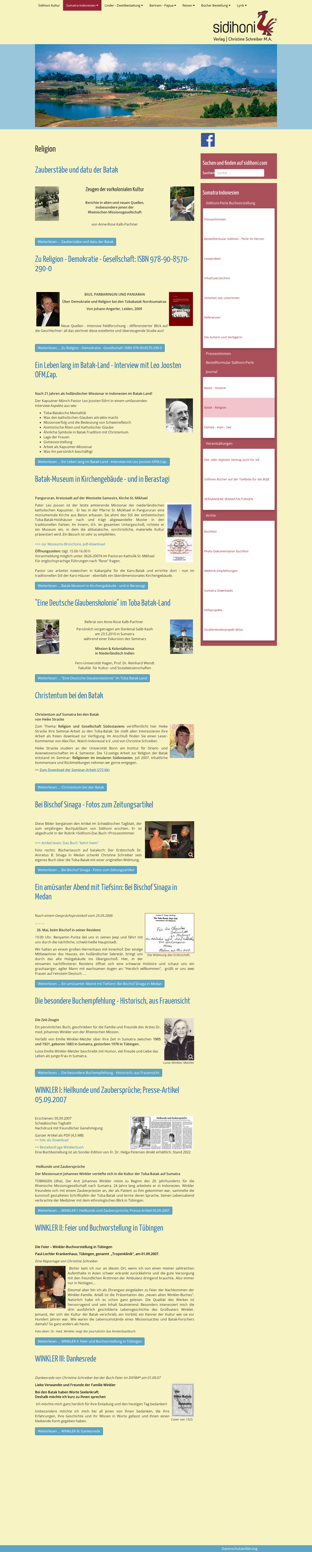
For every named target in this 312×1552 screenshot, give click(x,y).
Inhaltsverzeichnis (217, 278)
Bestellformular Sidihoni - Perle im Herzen (234, 239)
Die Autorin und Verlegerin (223, 337)
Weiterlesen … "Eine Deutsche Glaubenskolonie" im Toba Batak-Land (92, 678)
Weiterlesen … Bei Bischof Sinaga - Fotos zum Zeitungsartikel (86, 870)
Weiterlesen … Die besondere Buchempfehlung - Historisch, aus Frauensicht (98, 1072)
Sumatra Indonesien (81, 5)
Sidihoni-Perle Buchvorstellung (230, 203)
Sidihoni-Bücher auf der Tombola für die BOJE (237, 479)
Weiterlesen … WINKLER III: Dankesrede (69, 1431)
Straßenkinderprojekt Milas (223, 630)
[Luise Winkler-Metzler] (179, 1039)
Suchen (209, 173)
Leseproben (212, 259)
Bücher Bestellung (215, 5)
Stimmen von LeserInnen (222, 298)
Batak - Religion (215, 407)
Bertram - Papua (161, 5)
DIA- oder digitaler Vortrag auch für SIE (232, 460)
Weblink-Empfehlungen (221, 571)
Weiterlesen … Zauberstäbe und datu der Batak (75, 241)
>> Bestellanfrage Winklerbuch (59, 1147)
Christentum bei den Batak (69, 696)
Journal (211, 371)
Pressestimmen (215, 219)
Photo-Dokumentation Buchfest (226, 551)
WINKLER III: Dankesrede (65, 1359)
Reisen (188, 5)
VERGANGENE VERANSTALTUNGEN (228, 499)
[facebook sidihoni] (206, 137)
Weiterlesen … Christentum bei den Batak (71, 787)
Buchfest (210, 531)
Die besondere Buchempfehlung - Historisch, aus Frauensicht (112, 1001)
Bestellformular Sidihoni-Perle (230, 362)
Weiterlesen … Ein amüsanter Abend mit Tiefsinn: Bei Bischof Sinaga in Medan (100, 983)
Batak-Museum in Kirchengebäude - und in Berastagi (102, 480)
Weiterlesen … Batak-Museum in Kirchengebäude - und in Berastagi (91, 585)
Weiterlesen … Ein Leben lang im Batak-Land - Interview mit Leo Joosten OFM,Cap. (102, 461)
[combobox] (239, 173)
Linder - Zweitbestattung (123, 5)
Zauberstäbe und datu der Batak (76, 170)
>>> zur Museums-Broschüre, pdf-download (70, 544)
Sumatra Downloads (218, 590)
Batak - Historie (215, 388)
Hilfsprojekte (213, 610)
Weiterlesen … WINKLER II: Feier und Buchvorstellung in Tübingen (90, 1341)
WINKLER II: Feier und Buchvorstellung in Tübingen (99, 1228)
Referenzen (212, 317)
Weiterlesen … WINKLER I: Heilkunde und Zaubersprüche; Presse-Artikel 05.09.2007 (104, 1210)
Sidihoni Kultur (49, 5)
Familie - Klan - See (217, 427)
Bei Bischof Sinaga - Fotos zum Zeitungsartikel (94, 805)
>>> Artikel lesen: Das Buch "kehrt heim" (67, 843)
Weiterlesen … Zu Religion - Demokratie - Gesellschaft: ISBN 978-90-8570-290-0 (100, 348)
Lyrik (241, 5)
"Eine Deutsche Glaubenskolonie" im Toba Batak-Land (102, 603)
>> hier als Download (52, 1140)
